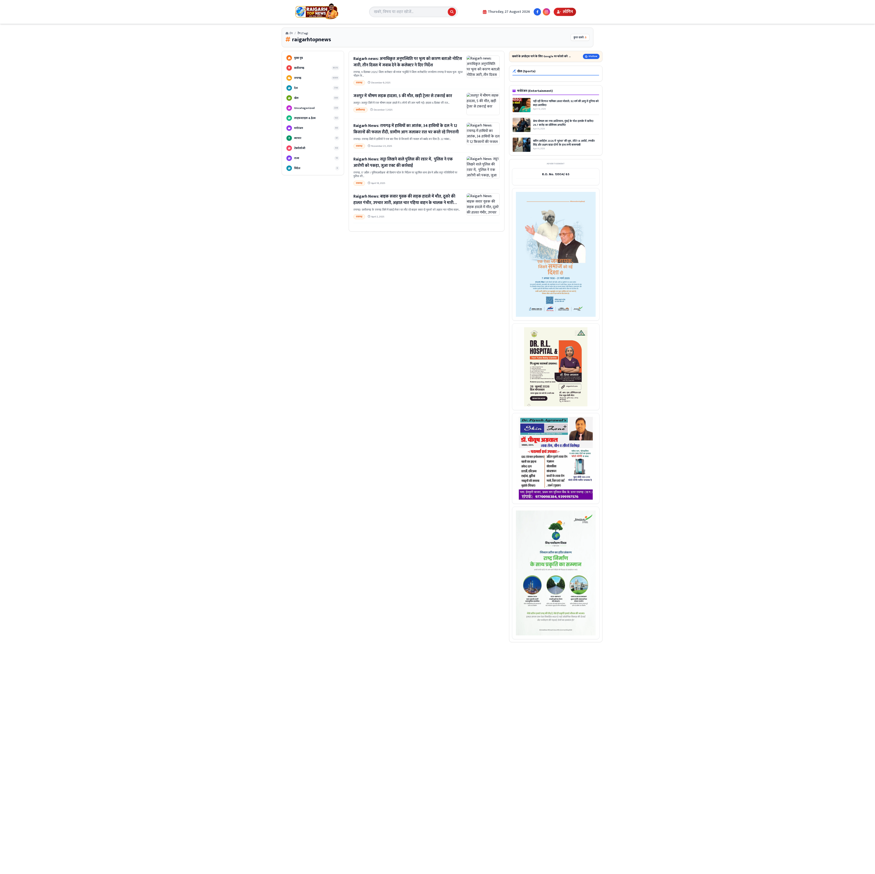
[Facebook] (537, 11)
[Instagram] (546, 11)
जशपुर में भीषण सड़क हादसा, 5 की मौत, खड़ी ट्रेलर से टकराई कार (402, 96)
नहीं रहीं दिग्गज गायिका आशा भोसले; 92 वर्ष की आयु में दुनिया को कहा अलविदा (566, 103)
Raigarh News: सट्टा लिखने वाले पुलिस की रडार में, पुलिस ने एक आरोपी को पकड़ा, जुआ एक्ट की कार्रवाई (403, 162)
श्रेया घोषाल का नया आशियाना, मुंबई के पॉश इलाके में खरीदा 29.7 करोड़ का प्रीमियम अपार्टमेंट (563, 123)
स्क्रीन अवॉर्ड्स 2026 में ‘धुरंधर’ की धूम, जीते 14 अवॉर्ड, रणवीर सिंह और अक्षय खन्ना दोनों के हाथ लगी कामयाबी (564, 143)
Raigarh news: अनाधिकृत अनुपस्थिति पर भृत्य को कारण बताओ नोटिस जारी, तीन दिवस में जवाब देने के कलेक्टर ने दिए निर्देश (407, 62)
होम (291, 33)
